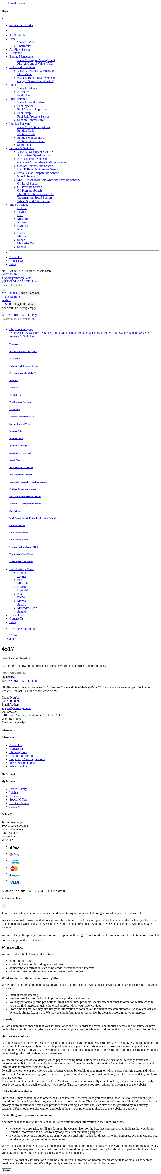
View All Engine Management (36, 60)
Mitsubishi (23, 218)
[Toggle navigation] (3, 312)
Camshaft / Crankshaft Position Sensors (41, 162)
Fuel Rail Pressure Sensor (33, 116)
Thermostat (24, 46)
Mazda (21, 236)
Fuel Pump (24, 113)
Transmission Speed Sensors (34, 197)
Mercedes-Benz (27, 243)
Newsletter (16, 796)
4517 (12, 639)
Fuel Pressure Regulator (32, 109)
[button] (12, 39)
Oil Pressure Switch (29, 190)
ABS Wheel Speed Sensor (33, 155)
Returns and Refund (21, 755)
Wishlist (6, 300)
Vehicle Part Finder (21, 25)
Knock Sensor (26, 176)
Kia (19, 229)
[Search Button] (3, 290)
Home (13, 635)
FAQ (12, 264)
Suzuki (21, 247)
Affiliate (14, 806)
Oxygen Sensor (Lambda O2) (35, 81)
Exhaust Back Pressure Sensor (36, 77)
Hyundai (22, 225)
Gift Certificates (19, 803)
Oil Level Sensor (27, 183)
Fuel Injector (25, 106)
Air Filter (23, 91)
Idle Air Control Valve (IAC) (35, 63)
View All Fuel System (31, 102)
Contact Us (16, 260)
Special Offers (18, 799)
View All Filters (27, 88)
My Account (9, 292)
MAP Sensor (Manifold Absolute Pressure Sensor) (48, 180)
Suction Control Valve (31, 120)
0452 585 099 (10, 701)
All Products (17, 35)
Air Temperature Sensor (32, 158)
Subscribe (9, 676)
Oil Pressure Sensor (29, 187)
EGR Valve (24, 74)
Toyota (21, 211)
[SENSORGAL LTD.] (20, 281)
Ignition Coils (25, 130)
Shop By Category (21, 329)
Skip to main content (14, 3)
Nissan (21, 222)
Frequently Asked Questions (27, 759)
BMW (21, 232)
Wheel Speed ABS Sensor (33, 201)
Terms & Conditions (22, 762)
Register (15, 296)
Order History (18, 789)
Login (5, 296)
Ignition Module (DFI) (31, 137)
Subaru (21, 240)
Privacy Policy (18, 766)
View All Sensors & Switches (35, 151)
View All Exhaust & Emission (36, 70)
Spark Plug (24, 144)
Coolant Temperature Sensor (35, 165)
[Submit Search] (3, 323)
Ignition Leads (26, 134)
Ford (20, 215)
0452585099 (9, 274)
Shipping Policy (19, 752)
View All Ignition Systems (33, 127)
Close (6, 1170)
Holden (22, 208)
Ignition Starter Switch (31, 141)
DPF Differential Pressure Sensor (38, 169)
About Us (15, 257)
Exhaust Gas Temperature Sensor (38, 173)
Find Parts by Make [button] (21, 569)
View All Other (26, 42)
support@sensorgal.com (16, 278)
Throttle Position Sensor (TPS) (36, 194)
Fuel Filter (23, 95)
